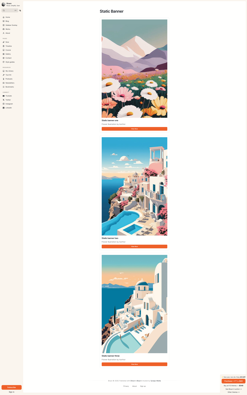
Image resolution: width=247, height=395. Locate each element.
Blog (7, 21)
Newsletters (10, 83)
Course (8, 50)
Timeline (9, 46)
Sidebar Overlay (11, 25)
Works (8, 29)
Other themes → (233, 392)
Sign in (11, 392)
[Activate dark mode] (20, 10)
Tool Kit (8, 75)
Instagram (9, 104)
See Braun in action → (234, 389)
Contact (8, 58)
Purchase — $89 (233, 381)
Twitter (8, 100)
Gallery (8, 54)
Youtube (9, 96)
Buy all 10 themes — (233, 386)
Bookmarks (10, 87)
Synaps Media (156, 381)
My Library (9, 71)
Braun (9, 3)
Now (7, 42)
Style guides (10, 62)
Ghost (132, 381)
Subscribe (11, 387)
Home (8, 17)
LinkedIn (9, 108)
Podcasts (9, 79)
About (8, 33)
